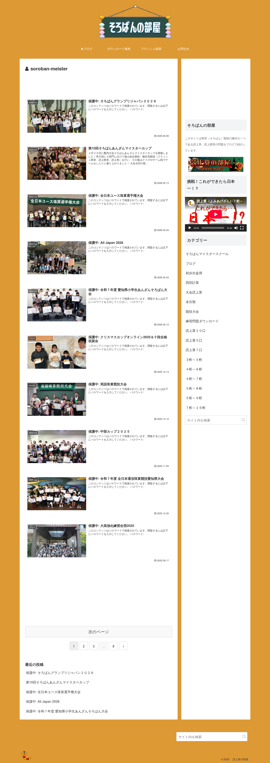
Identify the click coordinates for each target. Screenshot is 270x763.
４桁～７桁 (194, 378)
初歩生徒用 (194, 272)
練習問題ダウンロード (202, 320)
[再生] (190, 228)
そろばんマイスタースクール (207, 253)
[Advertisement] (98, 82)
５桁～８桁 (194, 388)
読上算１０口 (196, 330)
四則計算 (192, 282)
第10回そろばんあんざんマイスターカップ (57, 682)
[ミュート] (236, 228)
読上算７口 (194, 349)
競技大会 (192, 311)
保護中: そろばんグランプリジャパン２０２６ (60, 672)
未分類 (191, 301)
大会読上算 (194, 291)
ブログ (191, 263)
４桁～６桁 (194, 368)
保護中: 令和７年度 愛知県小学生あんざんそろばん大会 (67, 711)
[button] (243, 419)
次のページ (98, 631)
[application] (216, 214)
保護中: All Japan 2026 (43, 701)
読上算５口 (194, 340)
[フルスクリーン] (242, 228)
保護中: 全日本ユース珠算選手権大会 (53, 691)
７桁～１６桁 (196, 407)
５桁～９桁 (194, 397)
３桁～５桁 (194, 359)
